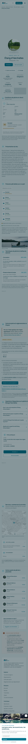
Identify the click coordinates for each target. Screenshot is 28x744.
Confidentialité (13, 741)
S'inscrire (5, 739)
